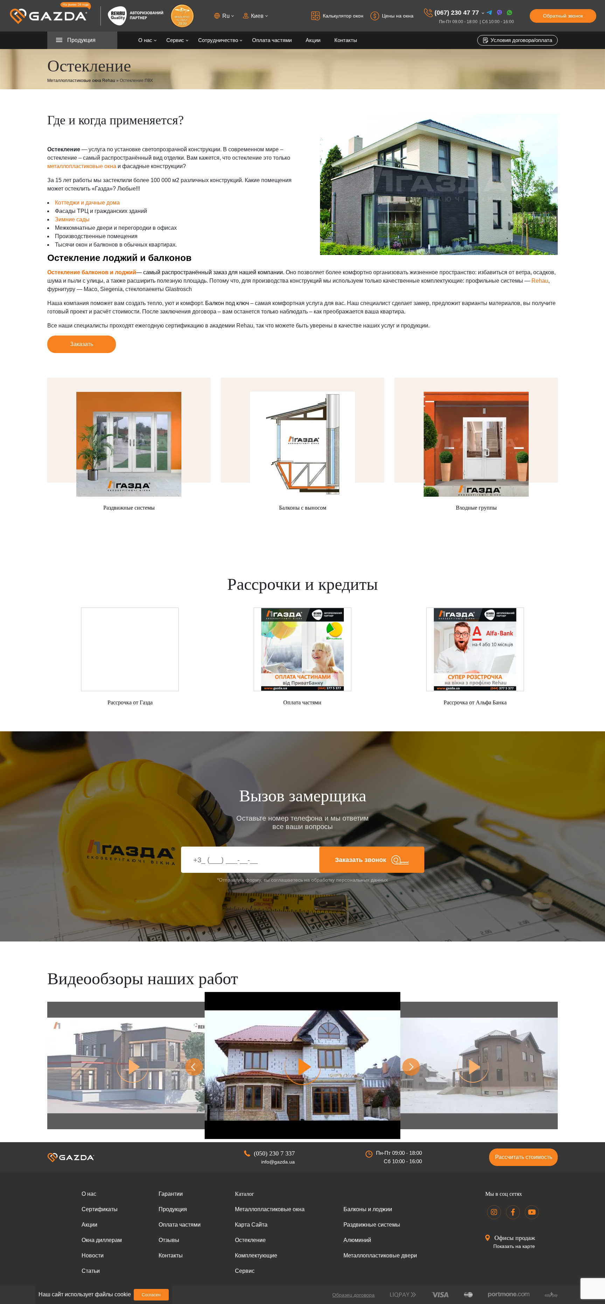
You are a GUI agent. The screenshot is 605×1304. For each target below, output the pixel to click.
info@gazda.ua (278, 1162)
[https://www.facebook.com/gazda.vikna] (513, 1212)
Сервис (175, 40)
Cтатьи (91, 1271)
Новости (93, 1255)
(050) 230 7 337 (274, 1153)
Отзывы (169, 1240)
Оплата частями (272, 40)
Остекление (250, 1240)
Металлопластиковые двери (380, 1255)
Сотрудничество (218, 40)
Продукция (173, 1209)
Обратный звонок (563, 16)
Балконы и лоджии (367, 1209)
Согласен (151, 1294)
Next (411, 1067)
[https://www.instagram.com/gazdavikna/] (494, 1212)
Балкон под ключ (227, 303)
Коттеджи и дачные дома (87, 203)
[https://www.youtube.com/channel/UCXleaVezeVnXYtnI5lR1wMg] (532, 1212)
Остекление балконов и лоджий (91, 272)
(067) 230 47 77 (456, 12)
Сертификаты (100, 1209)
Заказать (81, 344)
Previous (194, 1067)
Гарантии (171, 1194)
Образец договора (353, 1295)
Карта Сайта (251, 1225)
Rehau (539, 281)
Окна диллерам (102, 1240)
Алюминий (357, 1240)
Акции (313, 40)
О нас (145, 40)
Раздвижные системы (371, 1225)
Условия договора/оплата (520, 40)
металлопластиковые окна (81, 166)
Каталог (244, 1194)
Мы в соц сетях (503, 1194)
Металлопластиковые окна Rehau (81, 80)
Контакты (345, 40)
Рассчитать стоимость (523, 1157)
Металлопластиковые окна (270, 1209)
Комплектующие (256, 1255)
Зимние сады (72, 219)
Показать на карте (514, 1246)
